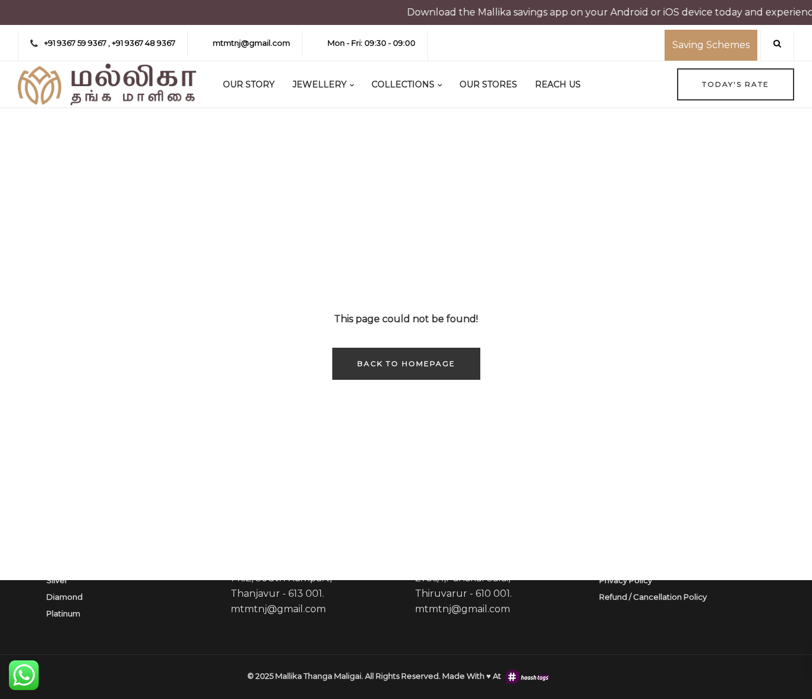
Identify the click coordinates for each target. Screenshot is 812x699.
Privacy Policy (625, 580)
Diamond (64, 597)
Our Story (249, 84)
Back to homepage (406, 363)
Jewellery (319, 84)
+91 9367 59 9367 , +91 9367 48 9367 (109, 43)
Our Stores (488, 84)
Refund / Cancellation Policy (653, 597)
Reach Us (558, 84)
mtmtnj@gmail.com (251, 43)
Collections (403, 84)
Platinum (63, 613)
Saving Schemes (711, 45)
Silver (57, 580)
